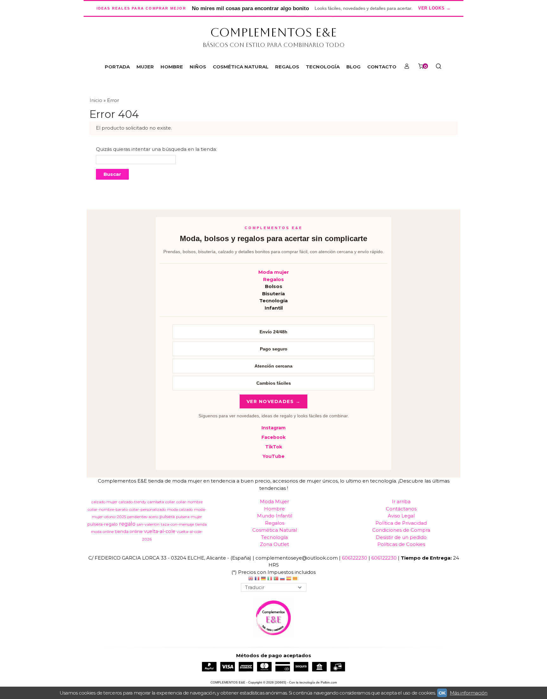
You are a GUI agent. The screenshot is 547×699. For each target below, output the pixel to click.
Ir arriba (401, 501)
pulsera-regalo (102, 524)
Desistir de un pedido (401, 537)
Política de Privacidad (401, 523)
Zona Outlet (274, 544)
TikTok (273, 447)
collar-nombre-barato (108, 509)
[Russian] (282, 579)
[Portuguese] (276, 579)
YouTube (273, 456)
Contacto (381, 67)
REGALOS (287, 67)
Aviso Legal (401, 516)
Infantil (274, 308)
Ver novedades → (274, 401)
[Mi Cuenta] (406, 67)
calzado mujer (104, 501)
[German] (263, 579)
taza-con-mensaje (177, 524)
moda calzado (180, 509)
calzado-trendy (132, 501)
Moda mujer (273, 272)
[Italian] (269, 579)
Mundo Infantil (274, 516)
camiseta (156, 501)
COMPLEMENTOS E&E (273, 32)
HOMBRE (171, 67)
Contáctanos (401, 509)
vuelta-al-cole (159, 531)
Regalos (273, 279)
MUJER (145, 67)
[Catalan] (295, 579)
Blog (353, 67)
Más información (468, 693)
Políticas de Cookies (401, 544)
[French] (257, 579)
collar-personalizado (147, 509)
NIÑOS (198, 67)
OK (442, 693)
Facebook (273, 437)
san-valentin (148, 524)
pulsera (167, 516)
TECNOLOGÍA (323, 67)
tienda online (129, 531)
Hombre (274, 509)
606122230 (354, 558)
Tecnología (273, 301)
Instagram (273, 428)
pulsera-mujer (189, 516)
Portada (117, 67)
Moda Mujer (274, 501)
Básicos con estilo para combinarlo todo (274, 45)
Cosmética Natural (274, 530)
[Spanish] (288, 579)
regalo (127, 524)
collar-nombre (189, 501)
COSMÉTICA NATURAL (240, 67)
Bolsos (273, 286)
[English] (250, 579)
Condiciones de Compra (401, 530)
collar (170, 501)
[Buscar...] (438, 67)
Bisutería (273, 294)
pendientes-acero (142, 516)
